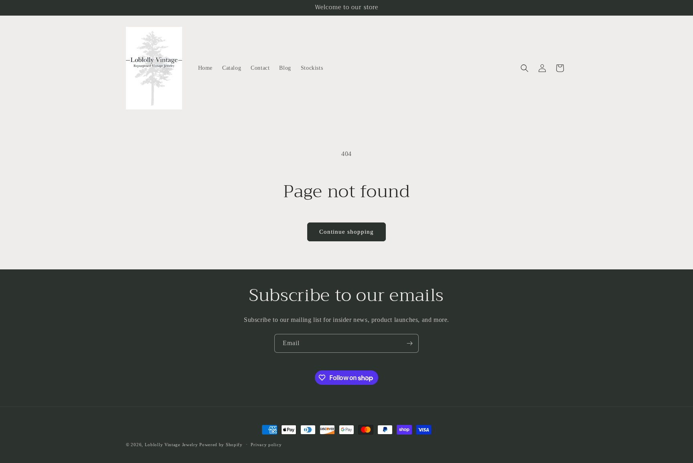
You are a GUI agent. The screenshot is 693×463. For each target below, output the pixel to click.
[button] (524, 68)
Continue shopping (346, 231)
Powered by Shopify (221, 444)
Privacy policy (266, 444)
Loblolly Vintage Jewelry (171, 444)
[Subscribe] (409, 343)
